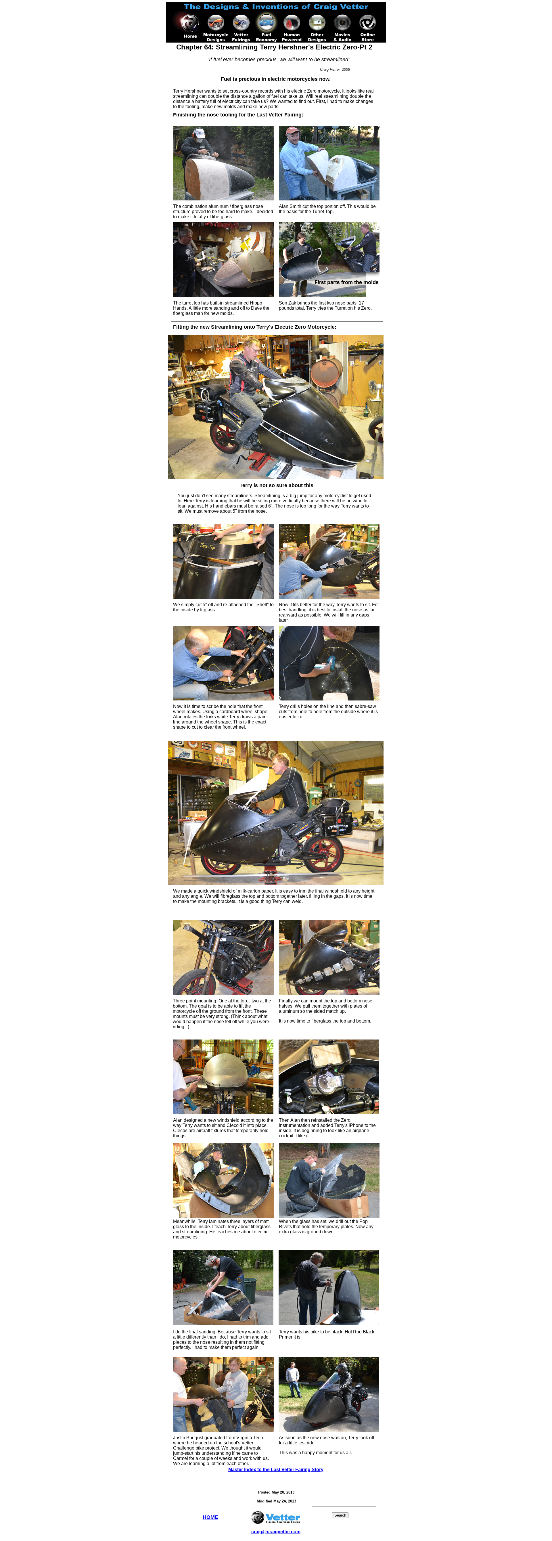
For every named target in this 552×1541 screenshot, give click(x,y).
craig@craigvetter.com (275, 1531)
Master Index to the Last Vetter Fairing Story (275, 1469)
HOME (210, 1517)
